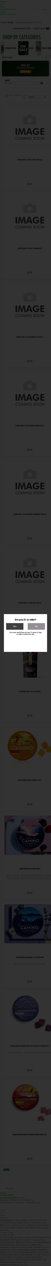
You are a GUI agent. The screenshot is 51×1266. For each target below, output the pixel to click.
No (36, 626)
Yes (14, 626)
